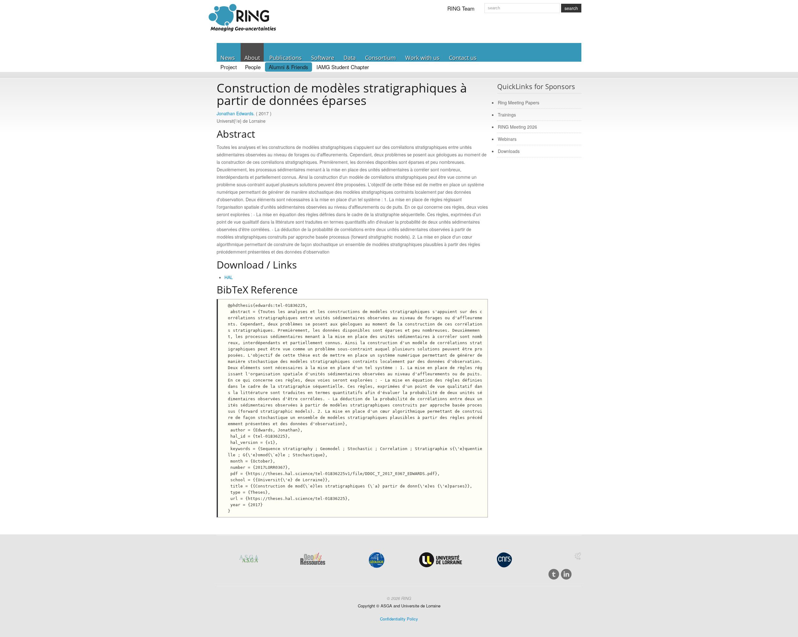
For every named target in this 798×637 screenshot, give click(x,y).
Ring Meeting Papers (518, 102)
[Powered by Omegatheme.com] (577, 556)
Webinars (507, 139)
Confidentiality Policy (399, 619)
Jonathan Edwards (235, 113)
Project (228, 67)
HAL (228, 277)
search (571, 8)
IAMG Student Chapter (342, 67)
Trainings (507, 115)
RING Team (460, 8)
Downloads (509, 151)
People (253, 67)
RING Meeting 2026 (517, 127)
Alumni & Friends (288, 67)
